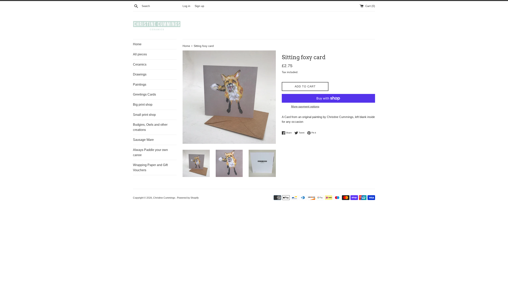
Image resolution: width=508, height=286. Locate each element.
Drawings (139, 74)
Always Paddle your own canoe (150, 152)
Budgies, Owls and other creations (150, 127)
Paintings (139, 84)
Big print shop (142, 104)
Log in (186, 6)
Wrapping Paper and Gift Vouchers (150, 167)
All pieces (140, 54)
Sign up (199, 6)
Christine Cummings (164, 197)
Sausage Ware (143, 139)
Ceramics (139, 64)
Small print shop (144, 114)
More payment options (305, 106)
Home (137, 44)
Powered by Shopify (188, 197)
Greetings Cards (144, 94)
